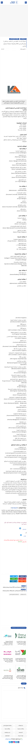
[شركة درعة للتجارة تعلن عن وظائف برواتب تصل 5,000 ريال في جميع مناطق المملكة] (7, 653)
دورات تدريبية (20, 735)
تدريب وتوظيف (7, 732)
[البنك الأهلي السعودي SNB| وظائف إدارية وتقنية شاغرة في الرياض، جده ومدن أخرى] (20, 670)
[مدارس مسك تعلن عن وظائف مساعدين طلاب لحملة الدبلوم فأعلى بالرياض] (20, 636)
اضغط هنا (14, 508)
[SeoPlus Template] (22, 739)
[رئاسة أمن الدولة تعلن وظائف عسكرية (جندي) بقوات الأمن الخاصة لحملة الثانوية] (7, 670)
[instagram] (14, 742)
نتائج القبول (7, 735)
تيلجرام (24, 529)
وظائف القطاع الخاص (14, 594)
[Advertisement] (14, 21)
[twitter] (10, 742)
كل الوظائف (23, 594)
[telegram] (16, 742)
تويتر (25, 536)
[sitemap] (18, 742)
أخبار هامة (21, 732)
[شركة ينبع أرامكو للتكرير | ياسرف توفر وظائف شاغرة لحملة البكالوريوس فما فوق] (20, 653)
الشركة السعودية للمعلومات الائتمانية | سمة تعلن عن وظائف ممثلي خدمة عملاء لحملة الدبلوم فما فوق (8, 644)
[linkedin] (12, 742)
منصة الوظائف (8, 739)
